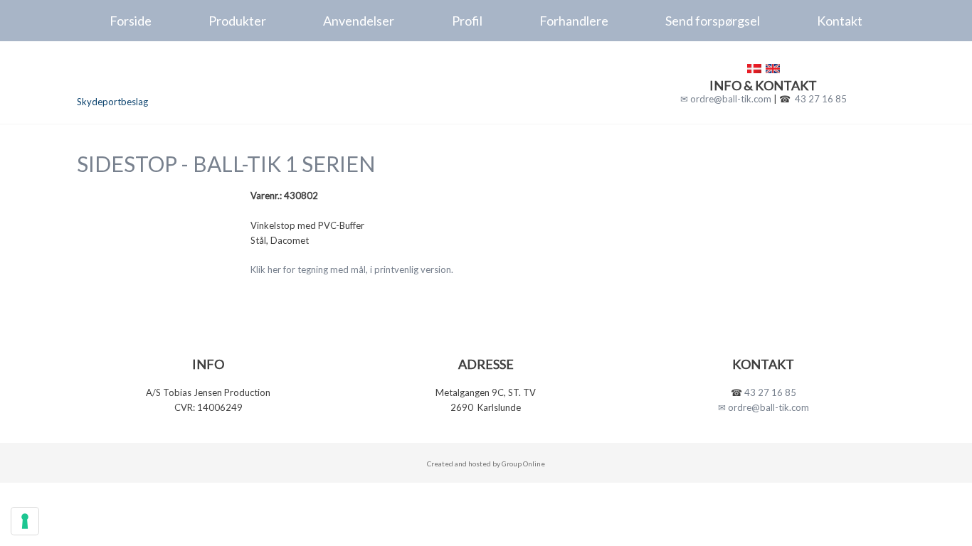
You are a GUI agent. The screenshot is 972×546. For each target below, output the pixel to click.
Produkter (237, 20)
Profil (467, 20)
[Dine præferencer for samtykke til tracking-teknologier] (24, 521)
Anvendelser (358, 20)
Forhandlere (573, 20)
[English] (773, 68)
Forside (131, 20)
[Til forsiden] (174, 76)
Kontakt (839, 20)
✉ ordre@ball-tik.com (725, 99)
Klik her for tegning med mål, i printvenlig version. (351, 269)
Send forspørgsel (712, 20)
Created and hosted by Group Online (486, 463)
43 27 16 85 (821, 99)
